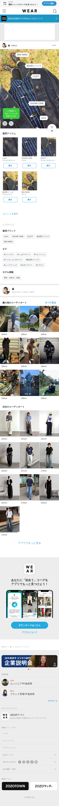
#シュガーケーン (23, 254)
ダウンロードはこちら (30, 625)
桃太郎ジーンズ (43, 236)
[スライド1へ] (28, 669)
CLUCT (30, 236)
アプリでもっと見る (29, 543)
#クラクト (40, 265)
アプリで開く (49, 3)
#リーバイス (9, 254)
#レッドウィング (10, 265)
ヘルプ (5, 733)
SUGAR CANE (17, 236)
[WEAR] (29, 11)
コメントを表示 (10, 213)
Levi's (6, 236)
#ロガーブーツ (26, 265)
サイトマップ (8, 741)
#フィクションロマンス (13, 260)
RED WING (8, 242)
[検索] (55, 11)
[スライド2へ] (30, 669)
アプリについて (29, 632)
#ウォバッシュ (39, 254)
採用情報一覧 (52, 701)
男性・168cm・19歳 (12, 278)
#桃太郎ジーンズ (32, 260)
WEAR (4, 647)
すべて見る (50, 302)
